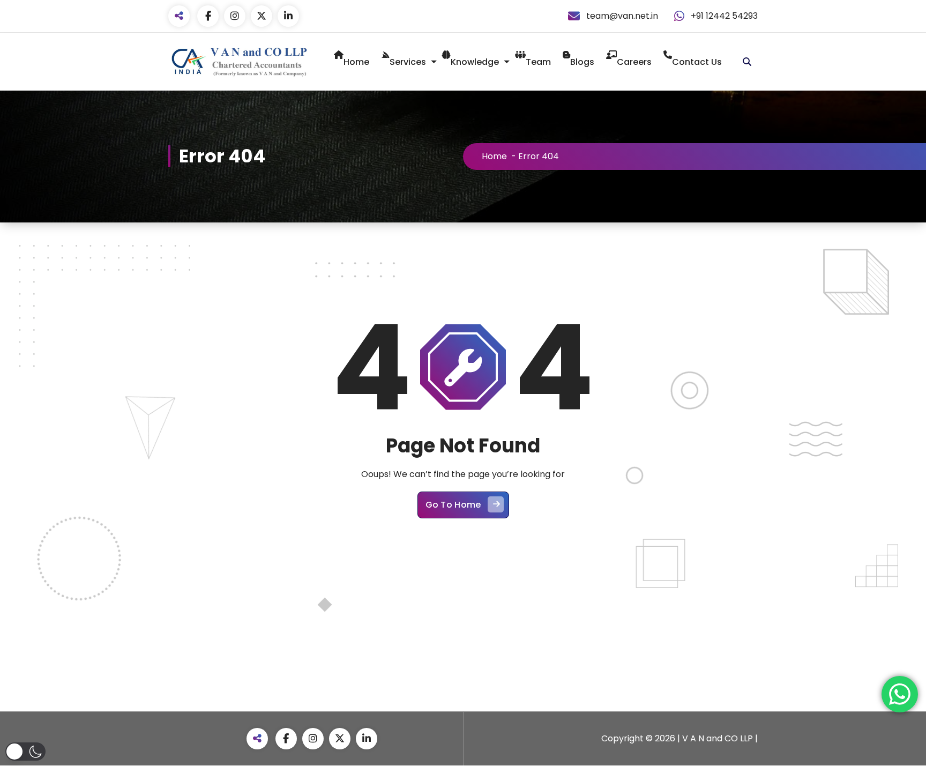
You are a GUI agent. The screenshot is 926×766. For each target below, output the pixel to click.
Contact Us (697, 62)
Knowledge (475, 62)
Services (408, 62)
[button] (25, 751)
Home (356, 62)
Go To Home (453, 505)
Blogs (582, 62)
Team (538, 62)
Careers (634, 62)
